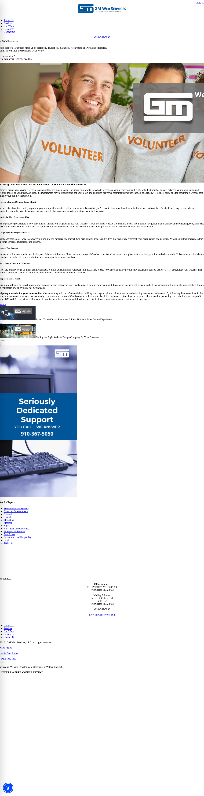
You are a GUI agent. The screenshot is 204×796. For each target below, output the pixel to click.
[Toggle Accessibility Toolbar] (8, 788)
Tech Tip (8, 543)
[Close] (2, 662)
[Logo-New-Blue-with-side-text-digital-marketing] (102, 12)
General (8, 514)
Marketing (9, 520)
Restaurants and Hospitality (17, 537)
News (7, 525)
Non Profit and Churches (16, 528)
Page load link (8, 658)
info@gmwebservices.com (102, 614)
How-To (8, 517)
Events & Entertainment (16, 511)
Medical (8, 522)
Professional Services (14, 531)
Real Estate (9, 534)
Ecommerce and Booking (16, 508)
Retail (7, 540)
